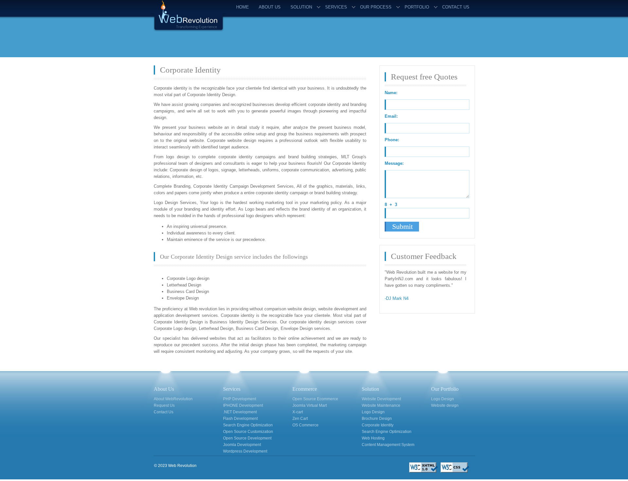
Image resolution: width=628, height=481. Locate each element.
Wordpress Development (245, 451)
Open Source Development (247, 438)
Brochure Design (377, 418)
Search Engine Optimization (248, 425)
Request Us (164, 405)
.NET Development (240, 412)
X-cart (297, 412)
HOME (242, 7)
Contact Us (163, 412)
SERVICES (336, 7)
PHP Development (239, 399)
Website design (445, 405)
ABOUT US (270, 7)
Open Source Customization (248, 431)
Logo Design (373, 412)
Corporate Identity (377, 425)
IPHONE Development (243, 405)
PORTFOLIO (417, 7)
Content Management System (388, 444)
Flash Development (240, 418)
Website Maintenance (381, 405)
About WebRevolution (173, 399)
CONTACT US (455, 7)
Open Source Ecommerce (315, 399)
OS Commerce (305, 425)
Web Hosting (373, 438)
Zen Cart (300, 418)
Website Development (381, 399)
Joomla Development (242, 444)
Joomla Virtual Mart (309, 405)
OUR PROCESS (376, 7)
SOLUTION (301, 7)
